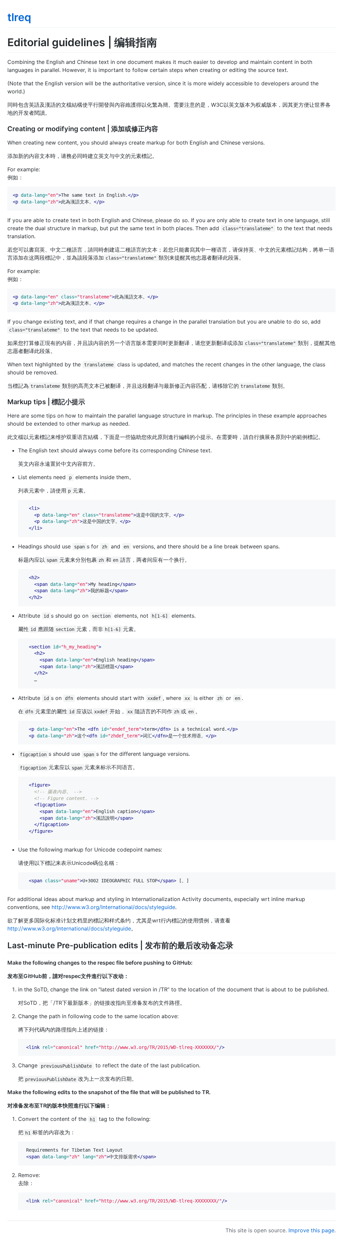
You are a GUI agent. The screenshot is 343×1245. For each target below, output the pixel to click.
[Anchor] (161, 128)
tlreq (19, 17)
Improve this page (311, 1230)
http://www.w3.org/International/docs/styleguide (113, 907)
